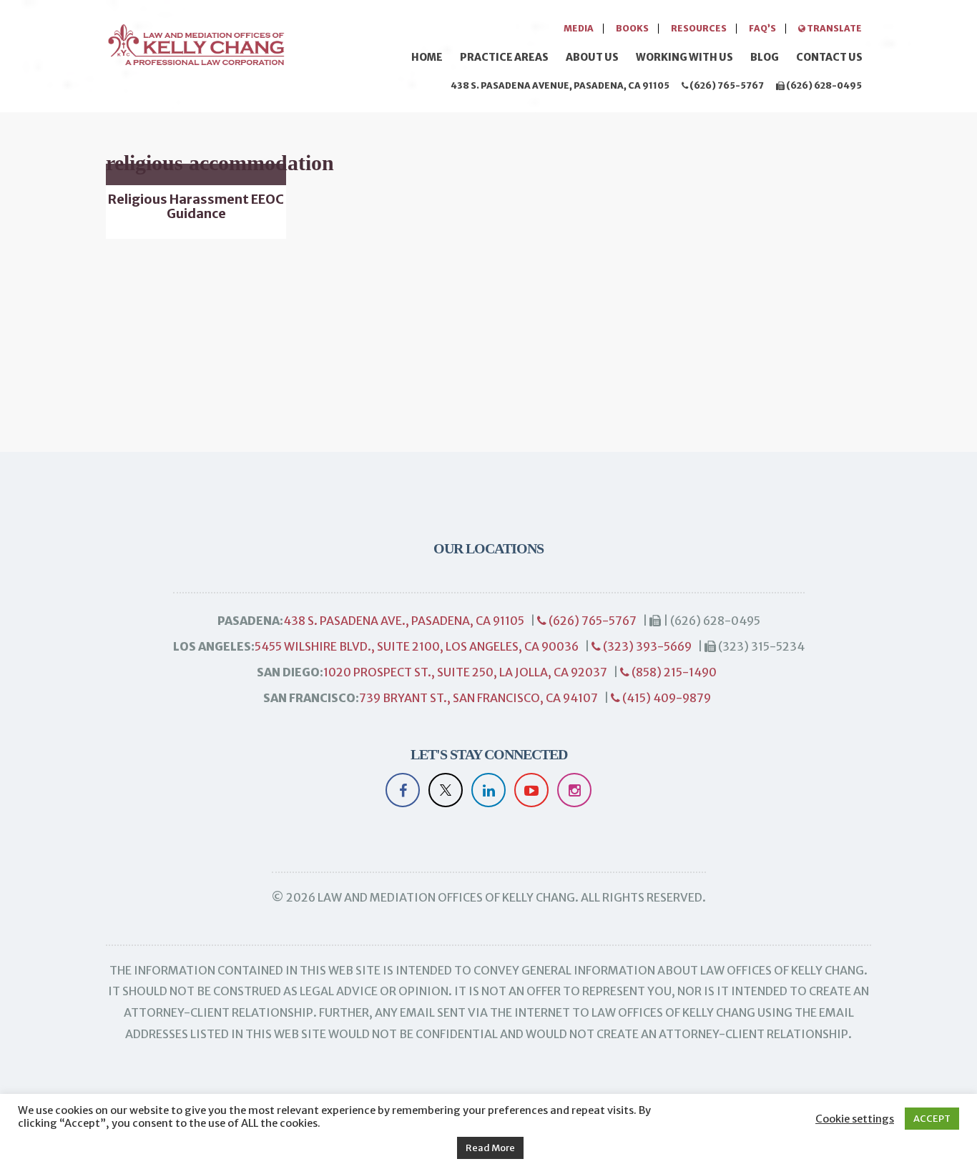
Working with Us (684, 57)
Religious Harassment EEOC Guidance (196, 206)
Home (427, 57)
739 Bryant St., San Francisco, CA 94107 (478, 698)
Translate (833, 28)
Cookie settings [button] (854, 1119)
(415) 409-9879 (665, 698)
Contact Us (829, 57)
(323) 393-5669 (646, 646)
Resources (699, 28)
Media (579, 28)
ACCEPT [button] (932, 1119)
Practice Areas (504, 57)
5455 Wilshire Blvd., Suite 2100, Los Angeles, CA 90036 (417, 646)
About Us (592, 57)
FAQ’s (762, 28)
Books (632, 28)
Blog (764, 57)
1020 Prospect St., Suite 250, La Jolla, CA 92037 (465, 672)
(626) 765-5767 (726, 85)
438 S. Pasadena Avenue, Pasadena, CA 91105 (560, 85)
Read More (490, 1148)
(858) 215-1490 (673, 672)
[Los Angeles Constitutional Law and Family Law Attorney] (195, 42)
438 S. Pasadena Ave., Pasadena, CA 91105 (403, 620)
